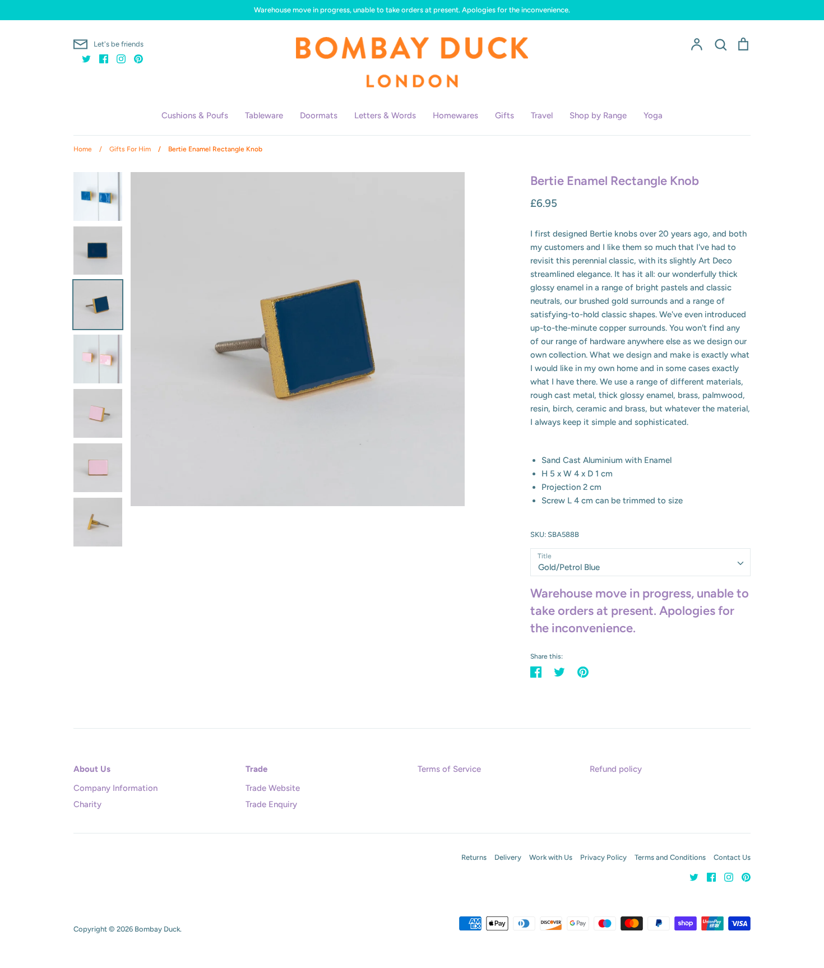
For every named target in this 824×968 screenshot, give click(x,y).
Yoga (653, 115)
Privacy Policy (603, 857)
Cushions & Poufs (194, 115)
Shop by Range (598, 115)
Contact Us (732, 857)
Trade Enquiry (271, 804)
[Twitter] (82, 58)
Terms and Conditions (670, 857)
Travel (542, 115)
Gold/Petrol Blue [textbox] (569, 567)
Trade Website (273, 788)
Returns (474, 857)
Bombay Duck (157, 929)
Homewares (455, 115)
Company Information (115, 788)
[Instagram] (117, 58)
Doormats (318, 115)
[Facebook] (99, 58)
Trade (256, 769)
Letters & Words (385, 115)
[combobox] (640, 562)
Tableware (264, 115)
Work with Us (550, 857)
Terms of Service (449, 769)
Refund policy (616, 769)
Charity (87, 804)
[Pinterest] (134, 58)
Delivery (507, 857)
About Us (91, 769)
